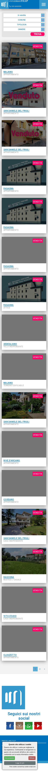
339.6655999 (16, 6)
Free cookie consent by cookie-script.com (22, 766)
